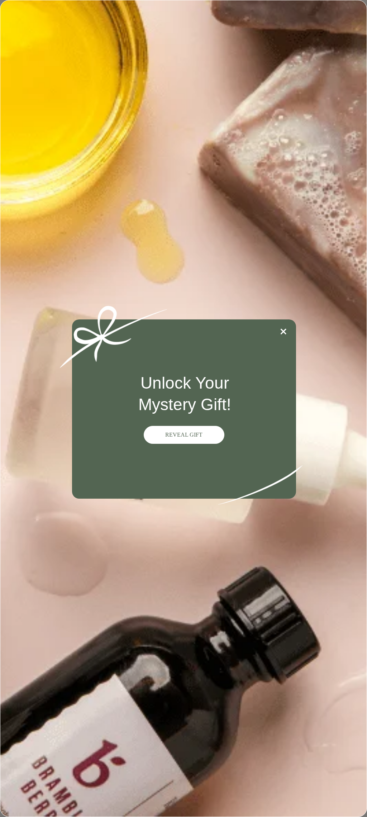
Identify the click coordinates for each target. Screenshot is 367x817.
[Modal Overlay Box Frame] (183, 408)
